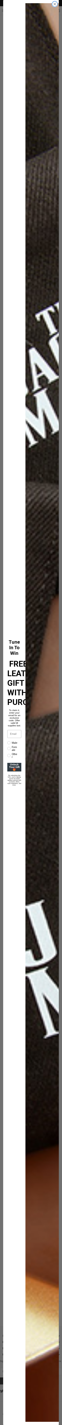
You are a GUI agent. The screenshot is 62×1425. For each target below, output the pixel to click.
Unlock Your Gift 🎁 (14, 767)
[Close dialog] (55, 4)
